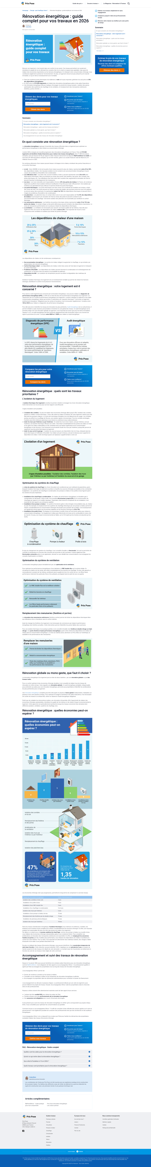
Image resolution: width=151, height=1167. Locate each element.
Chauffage (48, 1130)
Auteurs (76, 1122)
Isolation (48, 1136)
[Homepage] (46, 3)
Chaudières (49, 1125)
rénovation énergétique (32, 693)
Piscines (48, 1122)
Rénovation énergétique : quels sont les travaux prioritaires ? (41, 127)
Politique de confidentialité (109, 1127)
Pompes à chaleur (50, 1127)
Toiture (47, 1139)
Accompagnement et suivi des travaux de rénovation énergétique (43, 136)
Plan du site (77, 1130)
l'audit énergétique (72, 307)
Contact (76, 1127)
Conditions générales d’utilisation (111, 1119)
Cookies (104, 1125)
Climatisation (49, 1133)
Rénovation (48, 1142)
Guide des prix (77, 3)
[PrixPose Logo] (29, 1116)
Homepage (25, 10)
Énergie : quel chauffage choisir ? (39, 10)
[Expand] (89, 1052)
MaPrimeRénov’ (31, 965)
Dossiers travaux (92, 3)
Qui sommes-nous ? (79, 1119)
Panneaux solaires (50, 1119)
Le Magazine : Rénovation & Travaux (114, 3)
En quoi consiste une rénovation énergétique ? (37, 121)
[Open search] (128, 3)
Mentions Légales (107, 1122)
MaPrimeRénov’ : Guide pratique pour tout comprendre (34, 1104)
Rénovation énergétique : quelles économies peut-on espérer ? (42, 133)
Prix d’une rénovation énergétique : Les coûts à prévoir (57, 1104)
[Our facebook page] (23, 1131)
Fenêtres (48, 1145)
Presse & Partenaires (79, 1125)
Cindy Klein (32, 1077)
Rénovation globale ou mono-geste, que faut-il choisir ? (40, 130)
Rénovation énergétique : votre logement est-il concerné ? (42, 124)
